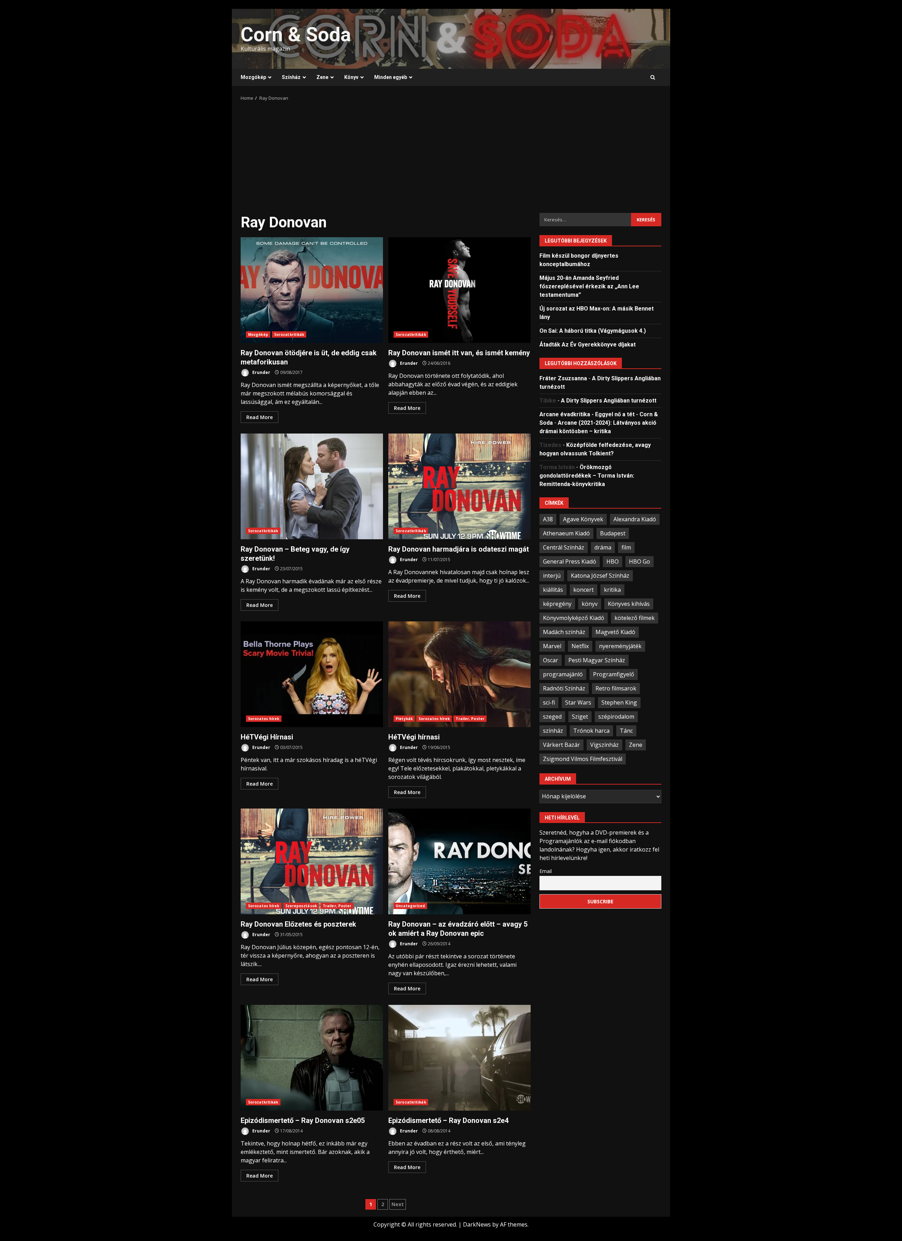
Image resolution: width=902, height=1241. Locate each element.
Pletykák (404, 718)
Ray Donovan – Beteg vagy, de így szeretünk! (312, 486)
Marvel (552, 646)
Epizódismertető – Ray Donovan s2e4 (459, 1058)
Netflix (580, 646)
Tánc (626, 730)
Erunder (260, 372)
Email (545, 870)
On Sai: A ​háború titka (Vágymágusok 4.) (592, 330)
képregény (557, 603)
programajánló (563, 674)
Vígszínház (604, 744)
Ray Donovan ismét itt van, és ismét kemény (459, 290)
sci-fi (549, 702)
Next (397, 1204)
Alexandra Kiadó (634, 519)
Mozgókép (253, 77)
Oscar (550, 660)
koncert (583, 589)
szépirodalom (616, 716)
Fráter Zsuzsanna (563, 378)
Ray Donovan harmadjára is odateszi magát (459, 486)
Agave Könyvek (583, 519)
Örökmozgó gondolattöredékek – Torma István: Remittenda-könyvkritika (586, 475)
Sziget (580, 716)
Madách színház (564, 631)
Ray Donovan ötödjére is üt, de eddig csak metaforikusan (312, 290)
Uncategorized (410, 905)
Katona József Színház (600, 575)
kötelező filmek (634, 617)
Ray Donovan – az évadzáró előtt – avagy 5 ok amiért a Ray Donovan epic (459, 861)
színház (553, 730)
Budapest (612, 533)
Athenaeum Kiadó (566, 533)
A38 (548, 519)
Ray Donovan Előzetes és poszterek (312, 861)
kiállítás (553, 589)
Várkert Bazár (561, 744)
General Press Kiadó (569, 561)
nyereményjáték (620, 646)
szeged (552, 716)
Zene (322, 77)
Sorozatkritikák (289, 334)
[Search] (652, 77)
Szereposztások (301, 905)
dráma (602, 547)
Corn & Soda (296, 34)
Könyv (351, 77)
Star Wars (578, 702)
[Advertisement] (451, 154)
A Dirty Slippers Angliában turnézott (608, 400)
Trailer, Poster (470, 718)
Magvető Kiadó (615, 631)
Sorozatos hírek (263, 718)
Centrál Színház (563, 547)
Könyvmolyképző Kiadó (573, 617)
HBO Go (639, 561)
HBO (612, 561)
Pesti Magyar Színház (596, 660)
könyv (590, 603)
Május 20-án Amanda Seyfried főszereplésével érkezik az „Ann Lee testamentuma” (589, 286)
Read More (259, 417)
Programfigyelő (613, 674)
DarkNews (477, 1224)
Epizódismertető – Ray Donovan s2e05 (312, 1058)
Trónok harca (591, 730)
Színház (291, 77)
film (626, 547)
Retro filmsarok (615, 688)
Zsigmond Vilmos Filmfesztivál (582, 758)
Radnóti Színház (564, 688)
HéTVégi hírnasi (459, 674)
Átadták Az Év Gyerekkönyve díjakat (587, 344)
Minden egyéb (390, 77)
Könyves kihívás (629, 603)
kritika (612, 589)
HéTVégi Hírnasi (312, 674)
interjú (552, 575)
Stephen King (619, 702)
